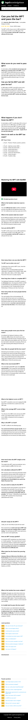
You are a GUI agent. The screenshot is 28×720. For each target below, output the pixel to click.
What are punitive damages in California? (14, 644)
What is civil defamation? (11, 638)
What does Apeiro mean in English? (13, 700)
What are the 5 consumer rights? (13, 703)
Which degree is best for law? (12, 633)
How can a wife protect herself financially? (15, 686)
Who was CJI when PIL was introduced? (14, 625)
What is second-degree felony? (12, 628)
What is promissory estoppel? (12, 684)
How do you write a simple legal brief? (14, 689)
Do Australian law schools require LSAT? (14, 636)
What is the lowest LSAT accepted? (13, 695)
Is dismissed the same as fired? (12, 631)
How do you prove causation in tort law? (14, 641)
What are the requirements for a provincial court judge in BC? (16, 693)
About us (9, 717)
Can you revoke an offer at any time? (13, 705)
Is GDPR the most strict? (11, 698)
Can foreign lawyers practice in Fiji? (13, 681)
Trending (3, 5)
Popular (9, 5)
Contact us (16, 5)
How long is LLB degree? (11, 649)
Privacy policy (17, 717)
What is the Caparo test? (11, 646)
